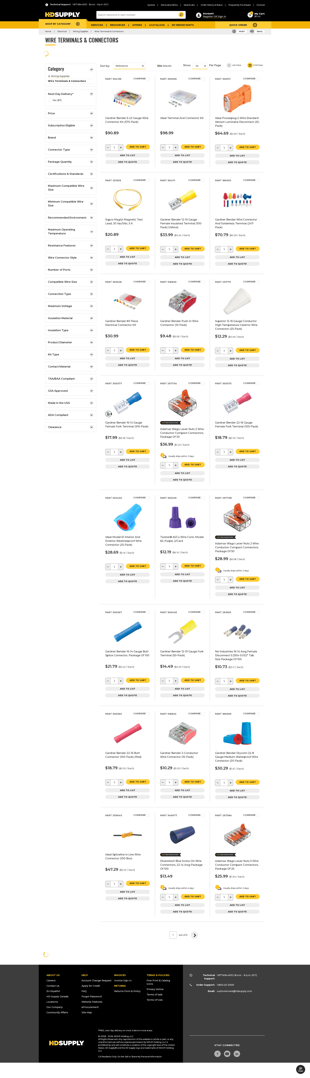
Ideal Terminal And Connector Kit (182, 118)
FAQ (84, 991)
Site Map (87, 1012)
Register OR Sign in (214, 16)
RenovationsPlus (169, 5)
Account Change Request (96, 980)
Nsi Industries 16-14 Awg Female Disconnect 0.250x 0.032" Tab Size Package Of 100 (236, 655)
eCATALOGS (157, 25)
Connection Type (59, 294)
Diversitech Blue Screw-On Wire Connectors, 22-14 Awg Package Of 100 (181, 864)
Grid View (258, 65)
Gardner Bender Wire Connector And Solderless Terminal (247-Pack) (236, 223)
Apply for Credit (91, 985)
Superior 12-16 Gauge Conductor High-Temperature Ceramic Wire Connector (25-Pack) (236, 325)
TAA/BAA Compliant (61, 378)
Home (48, 31)
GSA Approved (58, 390)
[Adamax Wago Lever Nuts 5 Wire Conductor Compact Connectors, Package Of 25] (237, 848)
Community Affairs (57, 1012)
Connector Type (59, 149)
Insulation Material (60, 318)
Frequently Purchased (240, 5)
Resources (117, 25)
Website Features (92, 1001)
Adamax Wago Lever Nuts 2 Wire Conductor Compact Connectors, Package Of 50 (237, 547)
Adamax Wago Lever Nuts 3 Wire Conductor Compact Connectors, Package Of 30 (182, 433)
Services (97, 25)
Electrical (62, 31)
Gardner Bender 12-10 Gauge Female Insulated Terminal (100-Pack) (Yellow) (181, 223)
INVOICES (120, 975)
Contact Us (52, 985)
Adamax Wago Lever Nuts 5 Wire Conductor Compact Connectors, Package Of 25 (237, 864)
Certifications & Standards (65, 173)
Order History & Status (211, 5)
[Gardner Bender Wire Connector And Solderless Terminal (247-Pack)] (237, 213)
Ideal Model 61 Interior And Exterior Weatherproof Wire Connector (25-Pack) (123, 541)
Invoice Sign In (123, 980)
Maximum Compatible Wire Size (66, 187)
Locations (52, 1001)
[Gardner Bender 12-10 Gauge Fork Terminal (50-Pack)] (182, 645)
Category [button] (56, 69)
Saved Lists (189, 5)
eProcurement (90, 1007)
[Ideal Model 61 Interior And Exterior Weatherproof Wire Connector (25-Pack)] (128, 530)
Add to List (127, 155)
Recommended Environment (67, 217)
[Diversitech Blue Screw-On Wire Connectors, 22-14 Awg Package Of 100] (182, 848)
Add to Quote (127, 162)
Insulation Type (58, 330)
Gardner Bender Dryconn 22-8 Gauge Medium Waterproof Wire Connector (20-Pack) (236, 756)
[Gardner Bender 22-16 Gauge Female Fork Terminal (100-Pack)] (237, 416)
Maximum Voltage (60, 306)
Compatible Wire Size (62, 281)
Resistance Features (62, 245)
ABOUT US (53, 975)
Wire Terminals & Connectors (109, 31)
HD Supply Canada (57, 996)
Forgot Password (92, 996)
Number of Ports (59, 269)
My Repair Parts (183, 25)
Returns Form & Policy (127, 991)
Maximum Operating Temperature (61, 231)
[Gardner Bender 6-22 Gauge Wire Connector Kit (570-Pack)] (128, 111)
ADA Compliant (58, 415)
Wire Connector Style (62, 257)
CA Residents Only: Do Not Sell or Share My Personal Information (130, 1056)
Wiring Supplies (80, 31)
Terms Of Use (155, 999)
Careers (51, 980)
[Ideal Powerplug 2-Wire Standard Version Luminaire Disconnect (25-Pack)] (237, 111)
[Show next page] (194, 935)
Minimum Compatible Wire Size (65, 203)
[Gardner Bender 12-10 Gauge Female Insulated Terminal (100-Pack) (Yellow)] (182, 213)
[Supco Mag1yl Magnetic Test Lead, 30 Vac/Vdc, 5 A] (128, 213)
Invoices (261, 5)
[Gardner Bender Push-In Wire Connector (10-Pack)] (182, 314)
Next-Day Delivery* (60, 94)
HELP (85, 975)
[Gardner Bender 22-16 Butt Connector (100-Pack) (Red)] (128, 746)
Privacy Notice (155, 989)
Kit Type (53, 354)
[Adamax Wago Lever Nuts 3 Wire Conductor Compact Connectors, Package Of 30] (182, 416)
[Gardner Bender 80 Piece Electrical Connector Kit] (128, 314)
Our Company (54, 1007)
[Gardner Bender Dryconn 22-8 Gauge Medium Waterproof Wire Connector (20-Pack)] (237, 746)
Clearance (55, 427)
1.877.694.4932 (225, 975)
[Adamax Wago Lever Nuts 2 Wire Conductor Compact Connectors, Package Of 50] (237, 530)
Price (51, 113)
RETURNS (120, 985)
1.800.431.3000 (225, 984)
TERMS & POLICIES (158, 975)
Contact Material (59, 366)
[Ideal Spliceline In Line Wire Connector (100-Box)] (128, 848)
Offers (137, 25)
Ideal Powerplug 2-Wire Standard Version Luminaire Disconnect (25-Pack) (237, 122)
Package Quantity (60, 161)
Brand (52, 137)
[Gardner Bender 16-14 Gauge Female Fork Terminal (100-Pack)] (128, 416)
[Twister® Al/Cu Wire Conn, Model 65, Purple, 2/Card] (182, 530)
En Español (53, 991)
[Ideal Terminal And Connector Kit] (182, 111)
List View (236, 65)
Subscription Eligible (61, 125)
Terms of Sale (154, 994)
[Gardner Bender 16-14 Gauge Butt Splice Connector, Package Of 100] (128, 645)
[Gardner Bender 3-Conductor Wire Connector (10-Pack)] (182, 746)
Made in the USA (59, 402)
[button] (181, 14)
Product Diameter (60, 342)
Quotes (151, 5)
